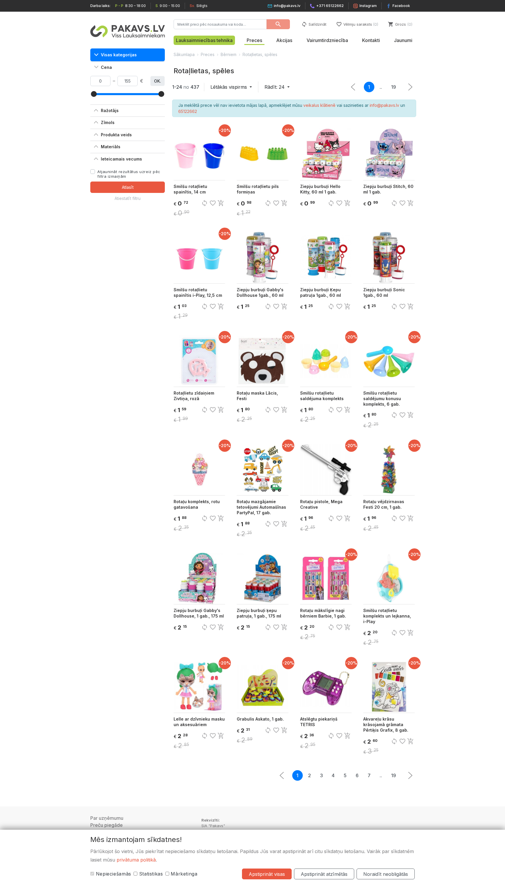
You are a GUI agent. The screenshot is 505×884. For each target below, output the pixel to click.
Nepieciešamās (112, 874)
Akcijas (284, 40)
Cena (106, 67)
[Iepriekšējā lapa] (410, 87)
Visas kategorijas (119, 54)
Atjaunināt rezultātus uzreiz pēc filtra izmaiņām (128, 174)
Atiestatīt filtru (128, 198)
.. (381, 87)
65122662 (187, 111)
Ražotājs (110, 110)
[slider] (94, 94)
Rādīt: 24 (275, 87)
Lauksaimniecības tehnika (204, 40)
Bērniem (228, 54)
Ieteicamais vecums (121, 158)
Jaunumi (403, 40)
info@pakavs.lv (287, 6)
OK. (157, 81)
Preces (254, 40)
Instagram (368, 6)
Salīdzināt (313, 24)
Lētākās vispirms (229, 87)
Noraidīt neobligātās (385, 874)
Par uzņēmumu (106, 818)
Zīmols (108, 122)
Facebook (401, 6)
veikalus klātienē (319, 105)
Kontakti (371, 40)
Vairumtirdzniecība (327, 40)
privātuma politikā (136, 860)
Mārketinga (183, 874)
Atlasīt (128, 187)
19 (393, 87)
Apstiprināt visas (267, 874)
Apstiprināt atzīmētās (324, 874)
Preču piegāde (106, 825)
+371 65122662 (330, 6)
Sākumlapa (184, 54)
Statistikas (150, 874)
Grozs (399, 24)
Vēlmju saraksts (356, 24)
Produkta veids (116, 134)
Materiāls (110, 146)
